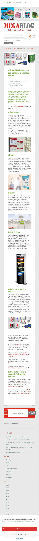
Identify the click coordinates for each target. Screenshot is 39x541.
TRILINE (17, 344)
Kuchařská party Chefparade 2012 (15, 452)
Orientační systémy (15, 84)
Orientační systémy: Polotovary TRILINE (19, 368)
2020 (7, 502)
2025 (7, 488)
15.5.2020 (25, 81)
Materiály (8, 471)
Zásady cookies (19, 538)
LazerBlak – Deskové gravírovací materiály (17, 440)
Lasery (7, 466)
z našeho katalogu (18, 106)
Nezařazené (9, 477)
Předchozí (7, 49)
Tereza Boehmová (15, 81)
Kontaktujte (18, 381)
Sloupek (8, 474)
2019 (7, 505)
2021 (7, 499)
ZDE (9, 363)
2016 (7, 514)
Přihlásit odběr (33, 413)
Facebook (33, 35)
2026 (7, 485)
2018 (7, 508)
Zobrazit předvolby (19, 534)
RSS (30, 35)
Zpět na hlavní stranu (19, 49)
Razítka (8, 463)
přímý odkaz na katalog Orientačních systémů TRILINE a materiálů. (19, 354)
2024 (7, 491)
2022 (7, 496)
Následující (31, 49)
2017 (7, 511)
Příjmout (19, 529)
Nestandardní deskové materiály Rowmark (18, 437)
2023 (7, 494)
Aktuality (8, 460)
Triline (12, 86)
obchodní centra (18, 86)
